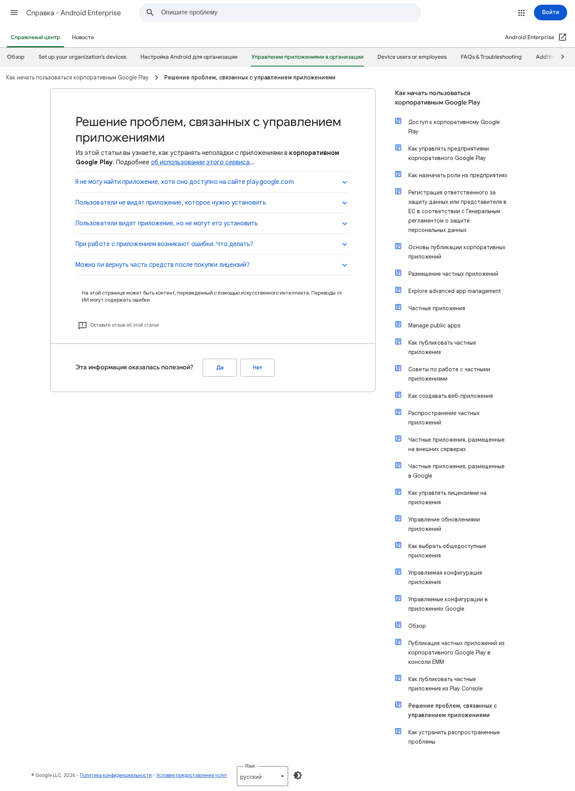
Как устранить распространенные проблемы (454, 737)
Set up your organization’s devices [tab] (82, 57)
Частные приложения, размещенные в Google (456, 471)
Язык (250, 766)
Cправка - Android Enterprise (73, 13)
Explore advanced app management (454, 291)
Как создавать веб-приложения (450, 395)
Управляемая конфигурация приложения (445, 577)
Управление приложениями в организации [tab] (307, 57)
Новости (83, 37)
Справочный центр (35, 37)
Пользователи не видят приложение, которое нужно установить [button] (170, 203)
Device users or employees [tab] (412, 57)
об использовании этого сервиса (200, 162)
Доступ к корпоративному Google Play (454, 127)
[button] (14, 12)
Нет (257, 367)
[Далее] (559, 57)
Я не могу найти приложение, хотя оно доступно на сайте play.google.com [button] (184, 182)
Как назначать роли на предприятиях (457, 175)
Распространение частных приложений (444, 418)
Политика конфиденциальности (116, 775)
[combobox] (291, 13)
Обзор (417, 625)
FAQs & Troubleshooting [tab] (491, 57)
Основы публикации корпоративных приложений (456, 252)
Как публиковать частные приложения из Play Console (445, 684)
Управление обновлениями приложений (444, 524)
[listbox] (262, 776)
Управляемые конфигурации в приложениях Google (448, 604)
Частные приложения (436, 308)
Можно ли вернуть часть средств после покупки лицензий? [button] (162, 265)
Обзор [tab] (16, 57)
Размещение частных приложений (453, 273)
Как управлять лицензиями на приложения (447, 497)
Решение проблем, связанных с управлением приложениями (452, 710)
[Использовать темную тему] (297, 775)
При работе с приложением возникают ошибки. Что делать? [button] (164, 244)
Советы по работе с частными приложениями (449, 374)
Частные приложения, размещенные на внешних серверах (456, 444)
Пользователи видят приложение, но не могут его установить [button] (166, 223)
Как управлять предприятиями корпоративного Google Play (448, 153)
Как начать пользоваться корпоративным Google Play (437, 97)
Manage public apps (434, 325)
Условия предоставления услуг (191, 775)
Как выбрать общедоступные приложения (447, 551)
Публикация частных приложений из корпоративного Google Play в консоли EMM (456, 652)
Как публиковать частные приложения (442, 347)
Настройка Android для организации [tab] (188, 57)
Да (220, 367)
